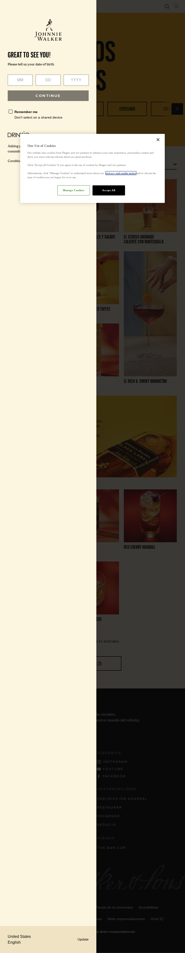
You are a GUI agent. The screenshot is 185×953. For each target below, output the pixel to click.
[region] (92, 168)
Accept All (108, 190)
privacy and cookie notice (121, 173)
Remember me (26, 112)
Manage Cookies (73, 190)
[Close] (158, 139)
